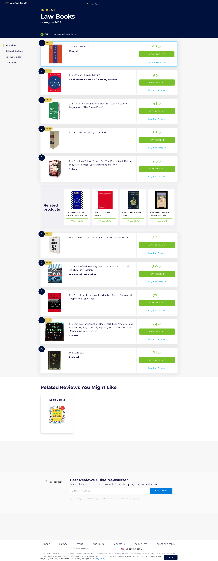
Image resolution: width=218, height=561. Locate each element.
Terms (80, 544)
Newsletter (11, 62)
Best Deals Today (166, 544)
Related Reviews (14, 51)
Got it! (170, 557)
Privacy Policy (98, 559)
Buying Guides (13, 57)
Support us (119, 544)
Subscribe (161, 490)
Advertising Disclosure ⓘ (80, 548)
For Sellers (141, 544)
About (46, 544)
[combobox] (109, 4)
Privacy (63, 544)
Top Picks (11, 45)
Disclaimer (98, 544)
